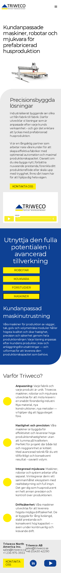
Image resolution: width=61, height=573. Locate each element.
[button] (56, 7)
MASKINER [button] (21, 296)
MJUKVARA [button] (21, 279)
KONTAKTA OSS (22, 186)
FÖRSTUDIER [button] (21, 287)
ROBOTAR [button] (21, 270)
